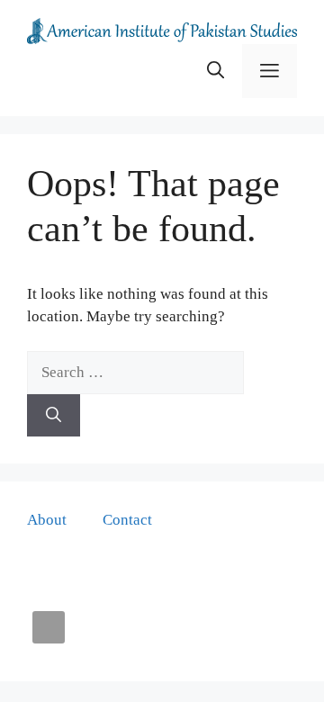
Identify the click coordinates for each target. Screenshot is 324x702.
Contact (127, 519)
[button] (215, 71)
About (47, 519)
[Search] (53, 415)
